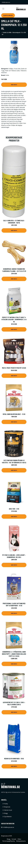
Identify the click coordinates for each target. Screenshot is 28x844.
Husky (6, 804)
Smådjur (11, 68)
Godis (18, 70)
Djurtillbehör (8, 15)
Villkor (19, 839)
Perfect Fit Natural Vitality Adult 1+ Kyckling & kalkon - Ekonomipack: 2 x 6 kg (14, 319)
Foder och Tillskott (10, 70)
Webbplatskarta (21, 841)
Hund (15, 68)
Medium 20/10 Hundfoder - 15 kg (14, 759)
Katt (19, 68)
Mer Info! (14, 84)
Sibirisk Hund (8, 810)
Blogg (6, 813)
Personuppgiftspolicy (8, 841)
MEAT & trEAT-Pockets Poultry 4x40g (14, 368)
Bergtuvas (7, 807)
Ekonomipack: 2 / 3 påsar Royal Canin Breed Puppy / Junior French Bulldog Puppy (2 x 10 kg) (14, 654)
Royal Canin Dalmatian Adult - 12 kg (14, 414)
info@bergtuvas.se (6, 2)
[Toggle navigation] (3, 8)
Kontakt (14, 839)
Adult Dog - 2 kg (14, 509)
